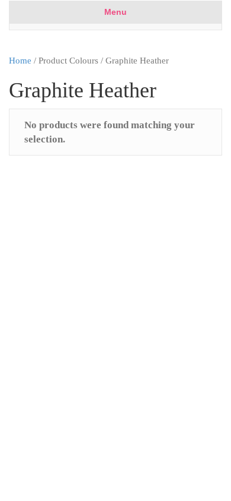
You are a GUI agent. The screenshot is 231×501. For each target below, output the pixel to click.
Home (20, 60)
